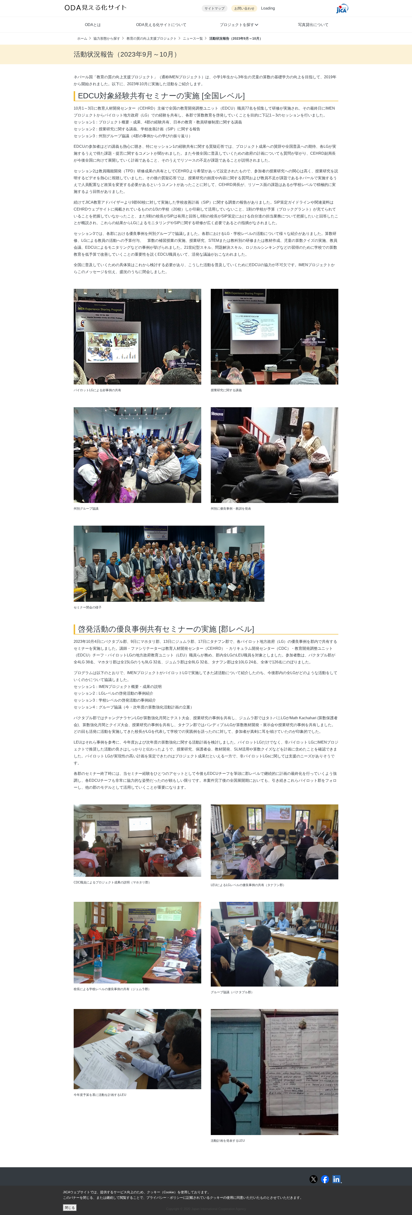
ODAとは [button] (93, 25)
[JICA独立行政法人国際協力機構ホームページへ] (342, 8)
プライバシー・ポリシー (164, 1197)
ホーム (82, 38)
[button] (239, 25)
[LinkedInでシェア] (337, 1179)
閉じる (70, 1208)
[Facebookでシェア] (325, 1179)
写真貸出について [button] (313, 25)
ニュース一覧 (193, 38)
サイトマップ (215, 8)
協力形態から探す (106, 38)
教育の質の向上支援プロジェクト (152, 38)
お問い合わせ (244, 8)
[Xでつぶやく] (313, 1179)
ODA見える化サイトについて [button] (161, 25)
